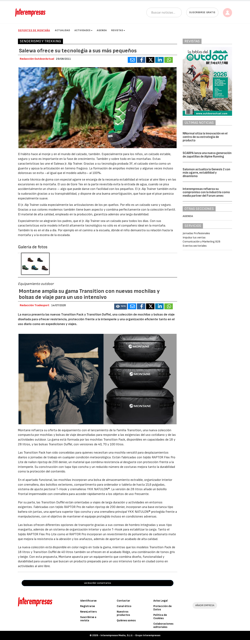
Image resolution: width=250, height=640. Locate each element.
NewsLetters (88, 611)
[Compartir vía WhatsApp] (168, 60)
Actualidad (62, 30)
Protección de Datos (162, 607)
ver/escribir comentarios (97, 583)
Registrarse (87, 606)
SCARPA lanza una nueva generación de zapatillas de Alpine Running (207, 154)
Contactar (123, 600)
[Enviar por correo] (132, 60)
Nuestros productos (123, 613)
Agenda (102, 30)
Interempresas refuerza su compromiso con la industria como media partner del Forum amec (206, 192)
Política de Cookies (160, 616)
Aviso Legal (160, 600)
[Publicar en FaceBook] (141, 60)
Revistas (117, 30)
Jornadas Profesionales (196, 233)
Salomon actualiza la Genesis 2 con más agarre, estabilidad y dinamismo (206, 173)
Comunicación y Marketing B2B (201, 241)
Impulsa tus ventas (194, 237)
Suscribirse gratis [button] (202, 12)
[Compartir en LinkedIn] (159, 60)
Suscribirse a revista (88, 618)
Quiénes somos (126, 620)
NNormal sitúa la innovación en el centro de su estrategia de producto (205, 137)
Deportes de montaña (34, 30)
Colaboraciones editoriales (163, 625)
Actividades (82, 30)
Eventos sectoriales (195, 246)
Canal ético (124, 606)
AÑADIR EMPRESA (204, 605)
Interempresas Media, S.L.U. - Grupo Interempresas (130, 635)
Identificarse (88, 600)
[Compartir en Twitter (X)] (150, 60)
